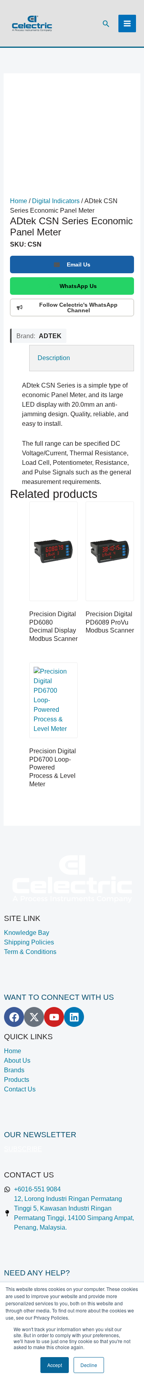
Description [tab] (54, 358)
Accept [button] (54, 1364)
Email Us (78, 264)
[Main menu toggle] (127, 23)
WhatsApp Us (78, 286)
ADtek (50, 335)
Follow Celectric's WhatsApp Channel (78, 307)
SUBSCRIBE (23, 1149)
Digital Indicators (56, 201)
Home (18, 201)
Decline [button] (88, 1364)
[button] (106, 23)
